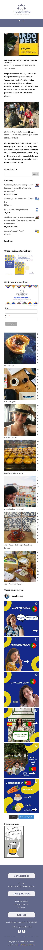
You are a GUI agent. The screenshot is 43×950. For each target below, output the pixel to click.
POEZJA (12, 68)
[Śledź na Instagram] (23, 931)
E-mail (7, 316)
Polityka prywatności (21, 904)
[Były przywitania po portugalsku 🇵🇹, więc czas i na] (21, 654)
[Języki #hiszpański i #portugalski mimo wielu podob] (21, 725)
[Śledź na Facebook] (19, 931)
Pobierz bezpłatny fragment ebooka (21, 886)
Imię (7, 308)
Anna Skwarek (22, 65)
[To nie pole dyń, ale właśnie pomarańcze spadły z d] (21, 760)
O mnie (21, 883)
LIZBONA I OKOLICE (11, 138)
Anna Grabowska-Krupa (26, 945)
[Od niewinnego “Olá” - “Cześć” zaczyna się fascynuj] (21, 689)
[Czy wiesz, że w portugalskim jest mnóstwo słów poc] (21, 796)
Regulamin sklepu (21, 901)
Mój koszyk (21, 907)
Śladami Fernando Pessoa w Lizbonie (19, 132)
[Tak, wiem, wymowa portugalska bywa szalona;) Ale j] (21, 618)
